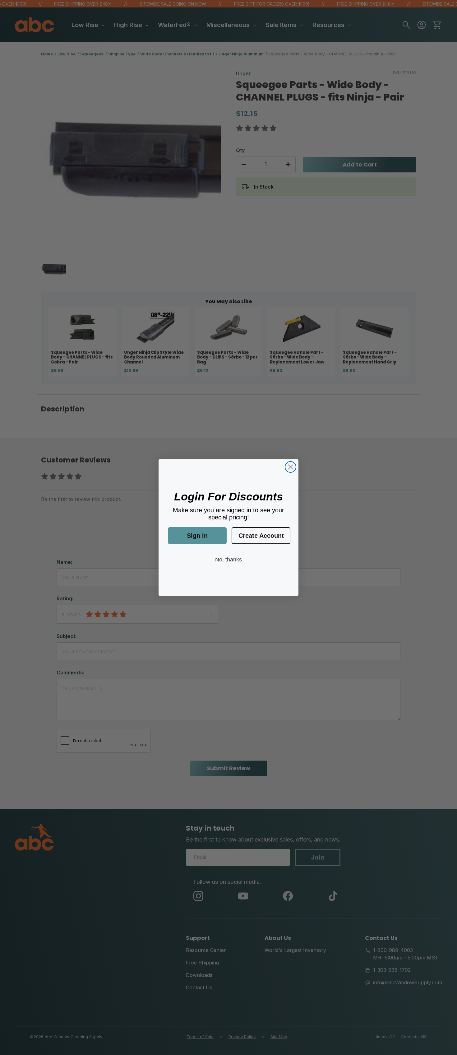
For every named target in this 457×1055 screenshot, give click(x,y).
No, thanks (228, 559)
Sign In (197, 535)
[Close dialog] (290, 467)
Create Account (261, 535)
